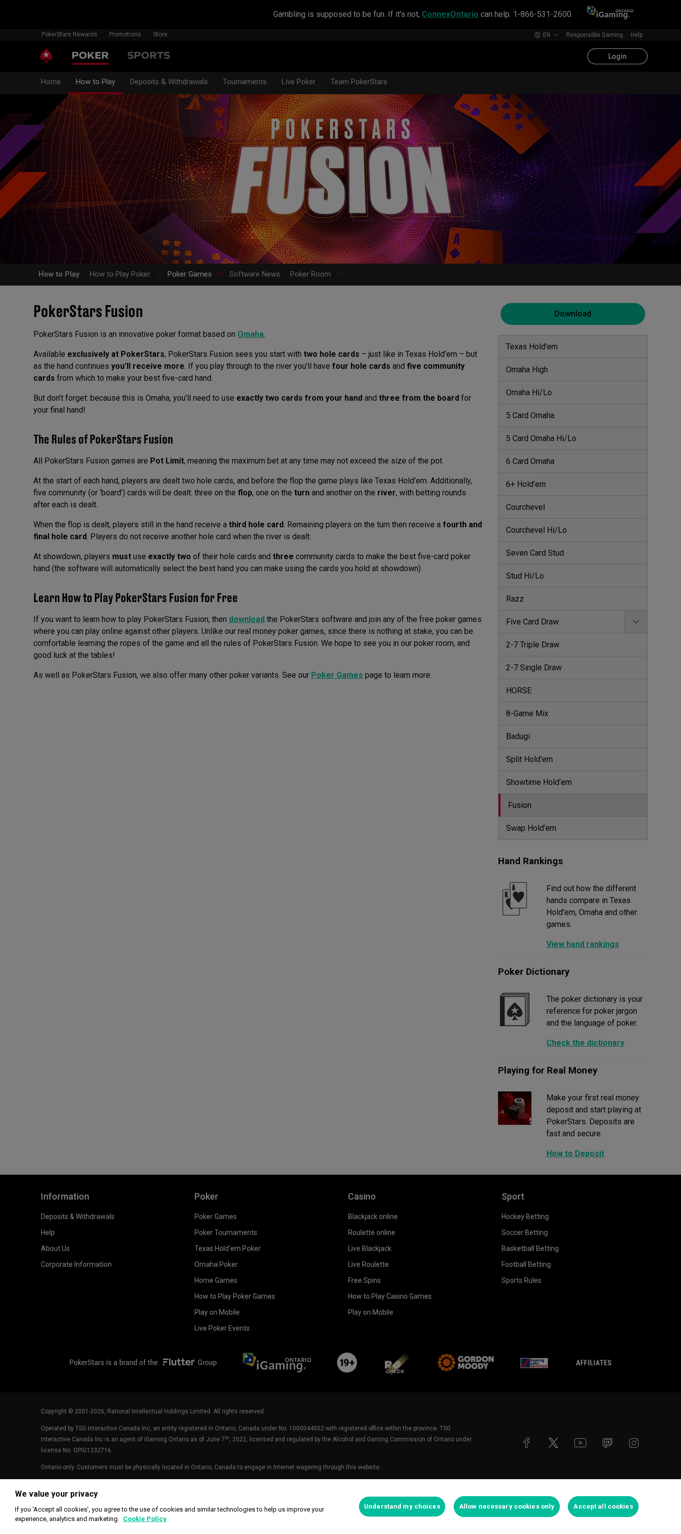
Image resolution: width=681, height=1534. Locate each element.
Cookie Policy (145, 1519)
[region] (340, 1506)
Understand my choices (402, 1506)
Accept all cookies (603, 1506)
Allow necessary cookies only (507, 1506)
